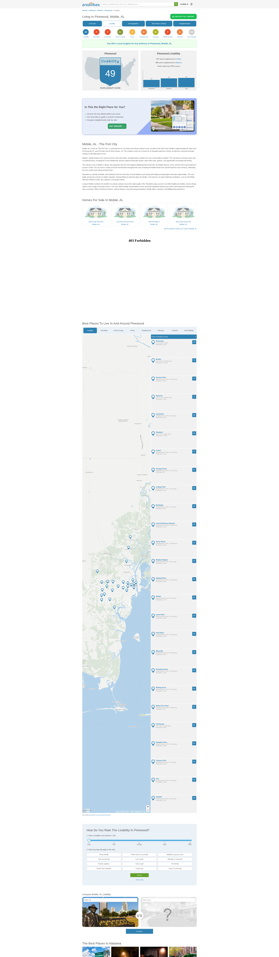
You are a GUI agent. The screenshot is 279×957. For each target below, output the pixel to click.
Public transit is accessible (139, 854)
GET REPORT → (117, 126)
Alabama (92, 10)
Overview (92, 23)
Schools (175, 330)
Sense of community (175, 868)
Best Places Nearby (159, 23)
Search (84, 10)
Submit (139, 875)
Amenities (104, 330)
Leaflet (148, 812)
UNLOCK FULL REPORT (184, 16)
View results (139, 880)
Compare (139, 931)
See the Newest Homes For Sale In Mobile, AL (180, 229)
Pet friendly (175, 864)
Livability (183, 4)
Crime (132, 330)
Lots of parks (139, 859)
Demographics (133, 23)
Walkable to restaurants (175, 859)
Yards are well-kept (104, 859)
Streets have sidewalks (104, 868)
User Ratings (189, 330)
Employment (146, 330)
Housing (161, 330)
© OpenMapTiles (142, 812)
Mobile (100, 10)
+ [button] (148, 806)
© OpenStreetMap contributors (130, 812)
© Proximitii (119, 812)
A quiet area (139, 868)
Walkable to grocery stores (175, 854)
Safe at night (139, 864)
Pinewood (108, 10)
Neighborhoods (184, 23)
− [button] (148, 810)
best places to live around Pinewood (99, 815)
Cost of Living (118, 330)
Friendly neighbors (104, 864)
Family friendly (104, 854)
